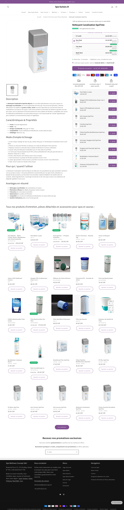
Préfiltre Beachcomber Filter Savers (16, 320)
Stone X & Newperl (104, 236)
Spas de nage (67, 479)
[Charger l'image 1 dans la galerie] (12, 90)
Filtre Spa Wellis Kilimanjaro (61, 319)
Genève (25, 478)
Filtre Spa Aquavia (81, 319)
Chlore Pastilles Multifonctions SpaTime (83, 360)
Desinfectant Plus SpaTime (61, 360)
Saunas (65, 482)
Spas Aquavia (67, 473)
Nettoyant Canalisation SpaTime (83, 408)
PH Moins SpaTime (13, 407)
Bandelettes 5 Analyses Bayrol (15, 360)
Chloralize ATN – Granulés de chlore (84, 279)
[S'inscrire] (76, 452)
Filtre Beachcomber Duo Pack (38, 320)
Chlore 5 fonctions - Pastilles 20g (84, 236)
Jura (21, 481)
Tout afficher (62, 427)
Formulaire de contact (41, 481)
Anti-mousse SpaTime (59, 407)
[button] (8, 7)
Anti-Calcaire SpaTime (37, 407)
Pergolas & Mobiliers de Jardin (100, 476)
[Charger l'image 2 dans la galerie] (24, 90)
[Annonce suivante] (117, 2)
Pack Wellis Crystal (36, 236)
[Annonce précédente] (6, 2)
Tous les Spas (95, 467)
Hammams (66, 486)
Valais (30, 478)
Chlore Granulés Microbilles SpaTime (107, 408)
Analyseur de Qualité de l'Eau (106, 320)
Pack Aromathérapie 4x (37, 368)
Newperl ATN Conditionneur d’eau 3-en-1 (39, 279)
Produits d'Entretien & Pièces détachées (103, 479)
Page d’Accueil (67, 467)
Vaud (20, 478)
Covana (93, 473)
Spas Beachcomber (68, 476)
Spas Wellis (66, 470)
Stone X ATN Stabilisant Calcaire (15, 279)
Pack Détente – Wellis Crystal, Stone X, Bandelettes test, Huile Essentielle (16, 237)
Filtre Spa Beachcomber (106, 278)
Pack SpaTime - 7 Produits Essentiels (61, 236)
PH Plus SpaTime (104, 360)
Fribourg (9, 481)
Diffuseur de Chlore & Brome (61, 278)
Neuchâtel (15, 481)
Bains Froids (94, 470)
